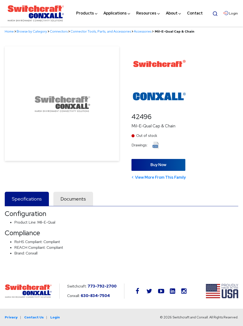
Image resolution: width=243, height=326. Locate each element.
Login (55, 317)
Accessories (142, 31)
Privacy (11, 317)
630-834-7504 (95, 295)
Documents (73, 199)
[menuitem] (85, 13)
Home (9, 31)
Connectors (59, 31)
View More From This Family (160, 177)
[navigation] (139, 13)
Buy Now (158, 164)
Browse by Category (32, 31)
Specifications (27, 199)
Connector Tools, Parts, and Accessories (100, 31)
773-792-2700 (102, 286)
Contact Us (34, 317)
